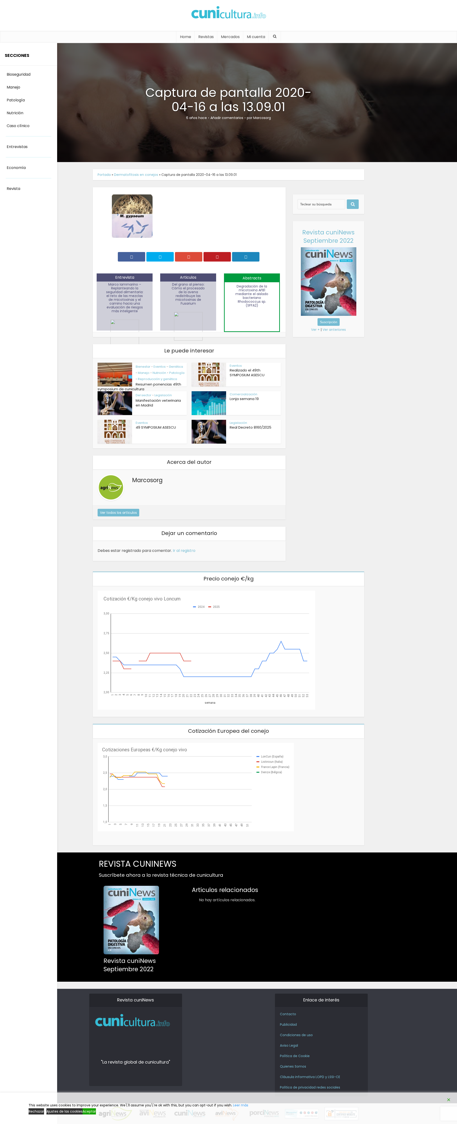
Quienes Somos (293, 1066)
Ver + (315, 329)
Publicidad (288, 1024)
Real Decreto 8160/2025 (250, 427)
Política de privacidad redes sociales (310, 1087)
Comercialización (243, 394)
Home (185, 37)
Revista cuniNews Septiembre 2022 (328, 236)
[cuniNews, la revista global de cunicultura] (228, 13)
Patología (176, 373)
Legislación (163, 395)
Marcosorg (262, 118)
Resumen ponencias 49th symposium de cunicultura (139, 386)
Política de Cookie (295, 1056)
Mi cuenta (256, 37)
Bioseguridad (18, 74)
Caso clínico (18, 126)
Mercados (230, 37)
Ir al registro (184, 550)
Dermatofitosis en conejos (136, 174)
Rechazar (36, 1111)
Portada (104, 174)
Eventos (160, 366)
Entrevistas (17, 146)
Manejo (143, 373)
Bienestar (143, 366)
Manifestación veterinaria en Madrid (158, 403)
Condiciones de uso (296, 1035)
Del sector (143, 395)
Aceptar (89, 1111)
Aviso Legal (289, 1045)
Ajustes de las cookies (64, 1111)
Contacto (288, 1014)
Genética (176, 366)
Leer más (240, 1105)
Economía (16, 167)
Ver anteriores (334, 329)
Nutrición (159, 373)
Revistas (206, 37)
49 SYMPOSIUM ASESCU (156, 427)
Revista (13, 188)
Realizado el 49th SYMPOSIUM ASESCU (247, 372)
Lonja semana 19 (244, 398)
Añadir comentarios (226, 118)
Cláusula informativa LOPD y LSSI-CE (310, 1076)
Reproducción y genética (157, 379)
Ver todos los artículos (118, 512)
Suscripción (328, 322)
